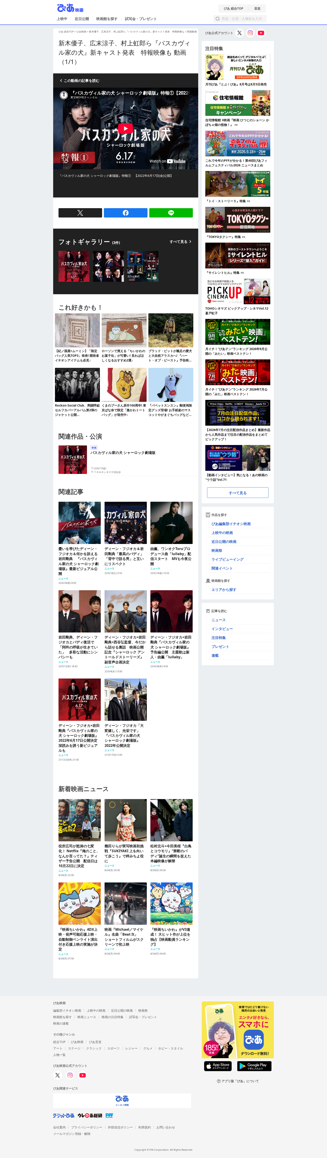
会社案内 (59, 1127)
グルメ (148, 1048)
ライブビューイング (228, 559)
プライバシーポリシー (86, 1127)
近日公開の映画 (224, 541)
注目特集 (219, 637)
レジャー (131, 1048)
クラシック (94, 1048)
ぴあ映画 (81, 31)
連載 (215, 655)
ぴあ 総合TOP (233, 8)
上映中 (62, 18)
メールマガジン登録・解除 (72, 1134)
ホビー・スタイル (170, 1048)
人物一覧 (59, 1055)
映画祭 (217, 550)
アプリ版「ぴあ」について (240, 1081)
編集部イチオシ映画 (67, 1010)
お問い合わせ (165, 1127)
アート (58, 1048)
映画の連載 (61, 1023)
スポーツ (113, 1048)
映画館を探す (107, 18)
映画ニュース (86, 1017)
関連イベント (222, 568)
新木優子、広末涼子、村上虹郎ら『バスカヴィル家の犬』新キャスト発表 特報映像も (136, 31)
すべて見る (179, 241)
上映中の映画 (222, 532)
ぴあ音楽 (95, 1042)
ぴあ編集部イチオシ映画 (231, 523)
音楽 (257, 8)
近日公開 (82, 18)
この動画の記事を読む (81, 80)
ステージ (74, 1048)
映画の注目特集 (112, 1017)
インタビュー (222, 628)
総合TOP (59, 1042)
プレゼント (220, 646)
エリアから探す (224, 589)
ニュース (219, 619)
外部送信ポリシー (120, 1127)
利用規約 (144, 1127)
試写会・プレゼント (141, 18)
